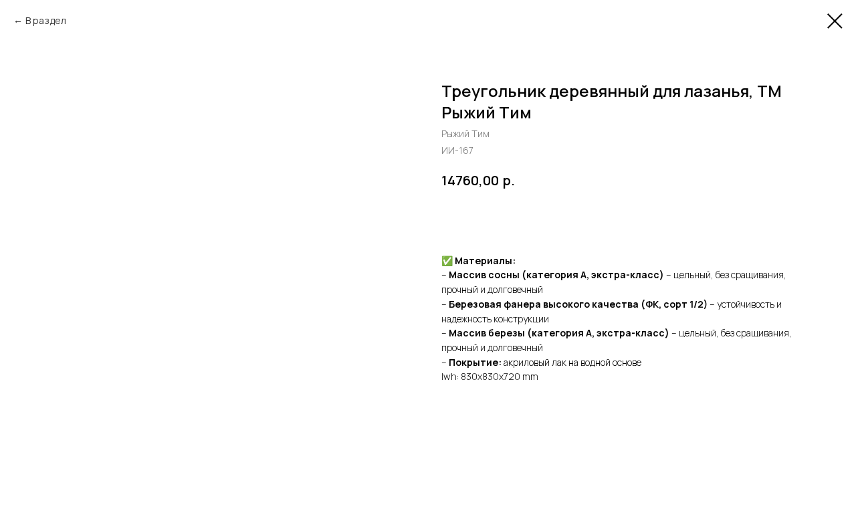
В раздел (45, 20)
